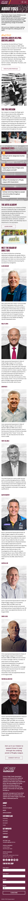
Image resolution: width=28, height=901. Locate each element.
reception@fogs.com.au (9, 842)
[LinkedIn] (12, 860)
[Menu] (25, 2)
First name (6, 867)
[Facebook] (6, 860)
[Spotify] (17, 860)
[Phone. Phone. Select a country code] (5, 888)
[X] (9, 860)
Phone (4, 885)
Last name (6, 873)
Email (4, 879)
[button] (22, 2)
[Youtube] (14, 860)
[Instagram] (4, 860)
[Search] (19, 2)
